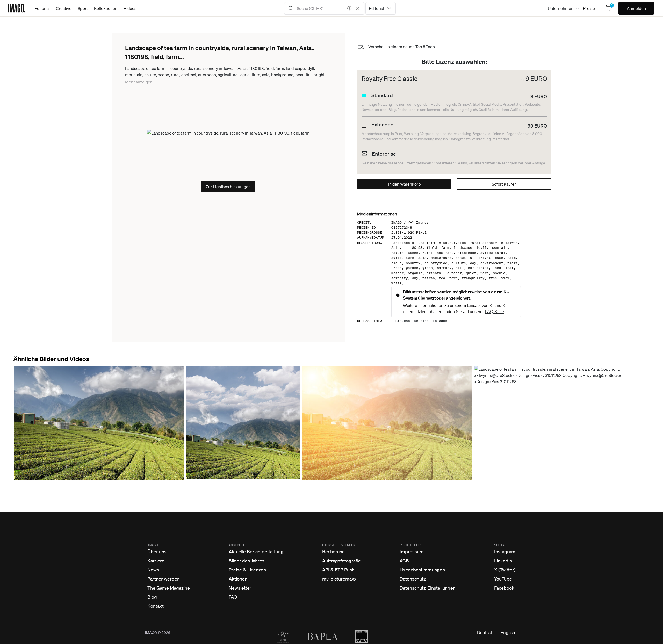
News (153, 569)
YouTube (503, 579)
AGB (404, 560)
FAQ (233, 597)
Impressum (412, 551)
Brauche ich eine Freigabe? (422, 321)
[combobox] (380, 8)
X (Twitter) (505, 569)
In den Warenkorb (404, 184)
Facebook (504, 588)
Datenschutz (413, 579)
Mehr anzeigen (139, 81)
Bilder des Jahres (246, 560)
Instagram (504, 551)
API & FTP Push (338, 569)
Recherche (333, 551)
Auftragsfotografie (341, 560)
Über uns (157, 551)
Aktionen (238, 579)
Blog (152, 597)
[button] (99, 423)
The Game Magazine (168, 588)
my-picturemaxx (339, 579)
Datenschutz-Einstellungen (428, 588)
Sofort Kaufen (504, 184)
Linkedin (503, 560)
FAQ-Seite (494, 311)
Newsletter (240, 588)
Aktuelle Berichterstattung (256, 551)
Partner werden (163, 579)
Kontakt (155, 606)
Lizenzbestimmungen (422, 569)
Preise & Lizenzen (247, 569)
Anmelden (636, 8)
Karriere (155, 560)
